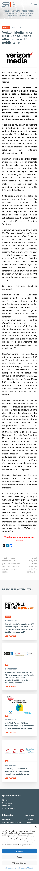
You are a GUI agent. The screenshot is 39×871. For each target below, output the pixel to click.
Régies (24, 11)
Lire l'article (10, 636)
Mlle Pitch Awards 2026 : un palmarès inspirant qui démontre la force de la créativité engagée (19, 726)
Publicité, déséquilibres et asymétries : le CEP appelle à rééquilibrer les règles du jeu (17, 771)
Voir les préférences (19, 863)
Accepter (19, 851)
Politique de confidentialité (25, 868)
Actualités (16, 11)
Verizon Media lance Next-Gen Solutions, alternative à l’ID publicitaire (17, 37)
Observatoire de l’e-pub (11, 822)
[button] (36, 827)
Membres (6, 806)
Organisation (7, 803)
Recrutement (30, 819)
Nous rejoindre (8, 808)
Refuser (19, 857)
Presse (28, 822)
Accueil (7, 11)
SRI (7, 665)
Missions (5, 800)
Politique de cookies (10, 868)
